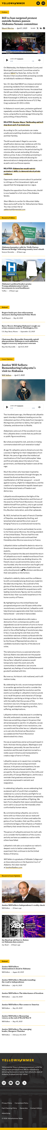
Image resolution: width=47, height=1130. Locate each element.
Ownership (24, 1108)
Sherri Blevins (8, 28)
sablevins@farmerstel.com (14, 209)
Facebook (44, 28)
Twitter (37, 28)
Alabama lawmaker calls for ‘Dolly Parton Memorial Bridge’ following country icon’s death (23, 248)
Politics (4, 12)
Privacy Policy (7, 1103)
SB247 (13, 73)
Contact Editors (36, 1108)
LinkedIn (40, 28)
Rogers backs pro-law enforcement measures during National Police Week (19, 313)
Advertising (6, 1113)
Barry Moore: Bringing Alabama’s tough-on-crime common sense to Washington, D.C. (21, 327)
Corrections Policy (21, 1103)
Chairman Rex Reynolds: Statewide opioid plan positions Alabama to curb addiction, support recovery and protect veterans (20, 341)
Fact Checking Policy (9, 1108)
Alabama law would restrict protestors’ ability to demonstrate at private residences (22, 171)
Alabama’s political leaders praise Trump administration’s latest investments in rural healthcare (16, 286)
